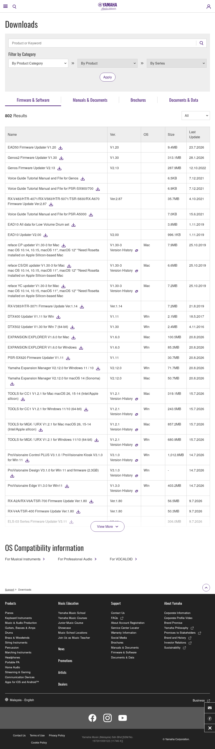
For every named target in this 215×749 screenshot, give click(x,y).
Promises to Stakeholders (180, 632)
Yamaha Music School (71, 613)
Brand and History (175, 638)
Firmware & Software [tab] (33, 100)
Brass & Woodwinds (17, 638)
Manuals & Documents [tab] (90, 100)
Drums (9, 632)
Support (9, 589)
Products (10, 603)
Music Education (68, 603)
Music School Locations (72, 632)
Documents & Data (122, 657)
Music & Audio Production (21, 623)
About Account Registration (127, 623)
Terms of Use (37, 735)
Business (199, 700)
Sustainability (172, 647)
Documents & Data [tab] (183, 100)
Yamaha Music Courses (72, 618)
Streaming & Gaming (17, 672)
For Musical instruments (23, 559)
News (61, 648)
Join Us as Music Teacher (74, 638)
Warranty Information (123, 632)
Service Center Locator (125, 628)
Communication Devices (20, 677)
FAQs (114, 618)
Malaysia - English (22, 700)
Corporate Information (177, 613)
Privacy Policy (57, 735)
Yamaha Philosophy (176, 628)
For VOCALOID (121, 559)
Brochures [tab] (138, 100)
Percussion (12, 647)
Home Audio (12, 667)
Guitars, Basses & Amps (20, 628)
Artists (62, 672)
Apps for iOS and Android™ (22, 682)
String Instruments (16, 642)
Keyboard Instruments (18, 618)
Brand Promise (173, 623)
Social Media (119, 638)
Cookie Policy (39, 742)
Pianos (9, 613)
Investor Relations (175, 642)
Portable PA (12, 662)
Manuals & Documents (125, 647)
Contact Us (118, 613)
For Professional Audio (75, 559)
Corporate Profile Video (178, 618)
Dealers (62, 684)
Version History (121, 249)
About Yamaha (173, 603)
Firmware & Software (123, 652)
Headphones (12, 657)
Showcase (64, 628)
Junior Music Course (70, 623)
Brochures (117, 642)
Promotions (65, 660)
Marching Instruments (18, 652)
